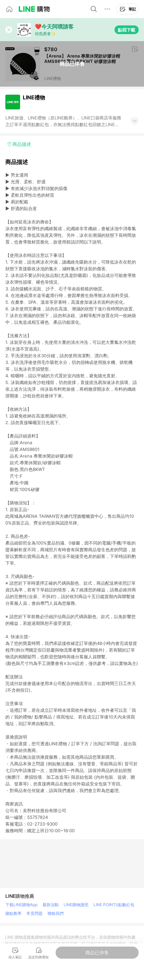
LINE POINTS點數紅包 (113, 904)
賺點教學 (13, 913)
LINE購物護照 (76, 904)
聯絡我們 (56, 913)
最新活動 (51, 904)
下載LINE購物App (21, 904)
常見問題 (34, 913)
